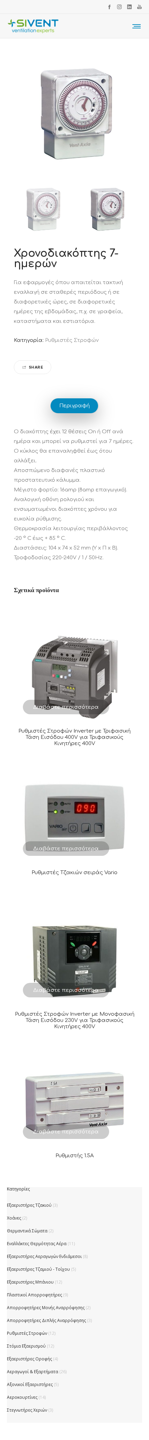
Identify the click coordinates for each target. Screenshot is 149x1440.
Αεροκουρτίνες (22, 1397)
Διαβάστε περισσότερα (66, 707)
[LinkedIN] (129, 6)
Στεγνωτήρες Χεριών (27, 1410)
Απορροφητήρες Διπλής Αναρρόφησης (46, 1320)
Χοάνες (14, 1218)
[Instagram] (119, 6)
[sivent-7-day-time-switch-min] (42, 210)
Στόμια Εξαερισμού (26, 1346)
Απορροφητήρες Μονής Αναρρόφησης (46, 1308)
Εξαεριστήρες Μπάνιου (30, 1282)
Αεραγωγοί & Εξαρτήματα (32, 1372)
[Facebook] (109, 6)
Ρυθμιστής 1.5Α (74, 1156)
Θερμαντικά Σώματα (27, 1231)
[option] (42, 210)
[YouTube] (139, 6)
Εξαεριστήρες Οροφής (29, 1359)
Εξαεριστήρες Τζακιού (29, 1205)
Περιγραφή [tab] (74, 406)
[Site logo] (33, 26)
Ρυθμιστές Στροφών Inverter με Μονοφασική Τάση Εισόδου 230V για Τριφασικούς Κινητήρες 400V (74, 1020)
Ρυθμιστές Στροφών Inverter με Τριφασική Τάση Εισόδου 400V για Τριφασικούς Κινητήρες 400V (74, 737)
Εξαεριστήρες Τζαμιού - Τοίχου (38, 1269)
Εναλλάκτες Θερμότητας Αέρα (37, 1244)
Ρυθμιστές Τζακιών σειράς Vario (74, 873)
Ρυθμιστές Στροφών (72, 340)
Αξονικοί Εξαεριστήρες (30, 1384)
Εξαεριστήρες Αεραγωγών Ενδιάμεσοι (44, 1256)
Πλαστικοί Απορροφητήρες (34, 1295)
